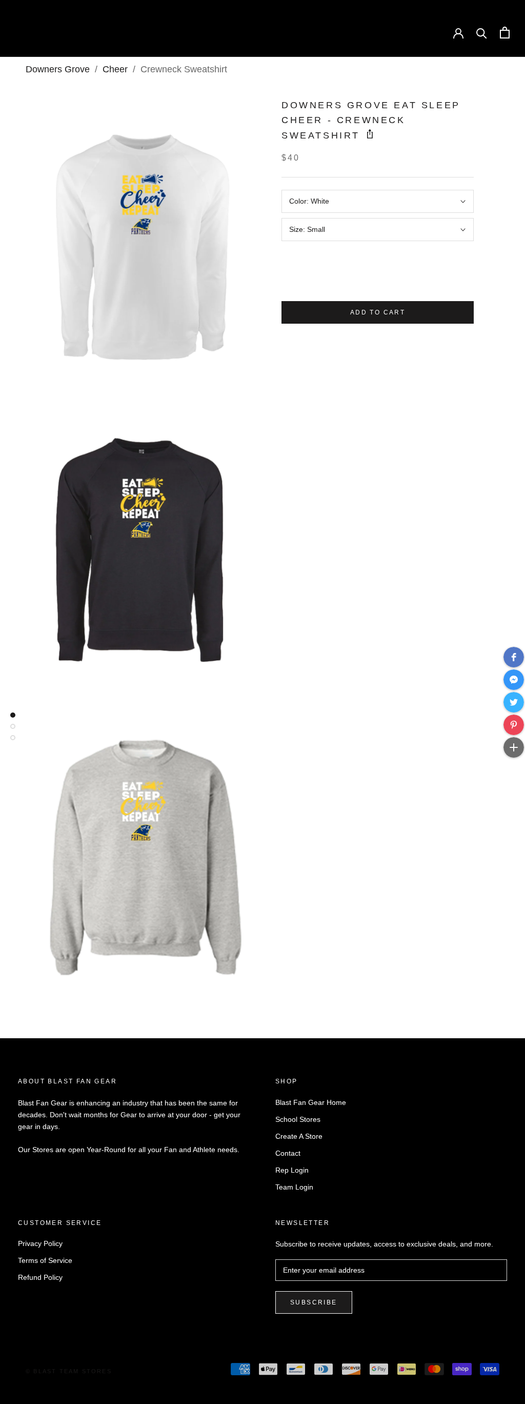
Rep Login (292, 1170)
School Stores (297, 1119)
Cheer (115, 69)
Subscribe (313, 1302)
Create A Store (298, 1136)
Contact (287, 1153)
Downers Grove (58, 69)
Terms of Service (45, 1260)
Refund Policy (40, 1277)
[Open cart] (505, 32)
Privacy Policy (40, 1243)
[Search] (481, 32)
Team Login (294, 1187)
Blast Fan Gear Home (310, 1102)
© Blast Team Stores (69, 1371)
